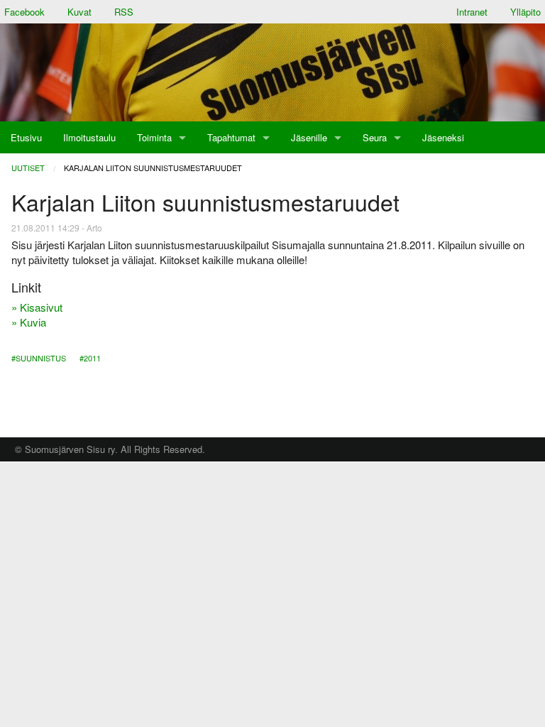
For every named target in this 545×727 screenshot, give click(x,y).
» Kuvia (28, 322)
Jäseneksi (443, 137)
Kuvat (79, 11)
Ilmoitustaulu (89, 137)
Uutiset (28, 167)
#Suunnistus (38, 358)
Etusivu (26, 137)
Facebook (24, 11)
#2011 (90, 358)
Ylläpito (525, 11)
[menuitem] (26, 137)
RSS (123, 11)
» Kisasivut (36, 307)
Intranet (472, 11)
